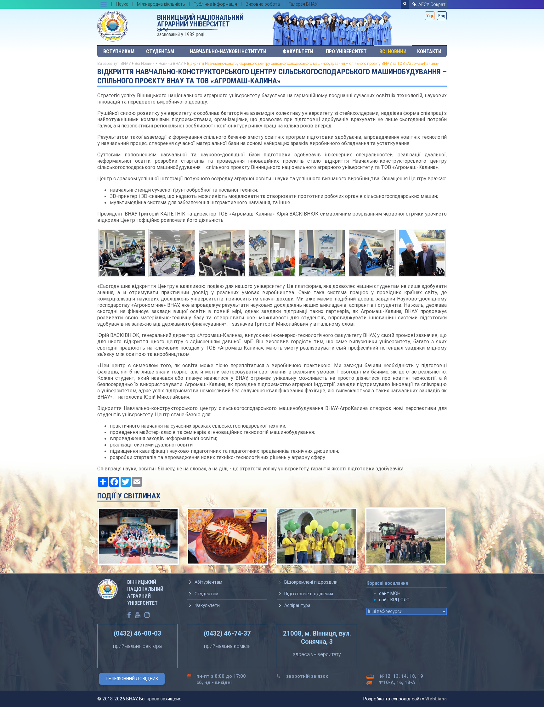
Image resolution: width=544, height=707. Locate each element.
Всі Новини (392, 51)
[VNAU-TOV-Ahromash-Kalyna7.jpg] (422, 252)
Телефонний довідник (131, 679)
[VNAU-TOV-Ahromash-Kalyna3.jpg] (172, 252)
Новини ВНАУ (170, 63)
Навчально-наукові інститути (228, 51)
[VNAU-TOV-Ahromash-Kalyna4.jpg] (272, 252)
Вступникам (118, 51)
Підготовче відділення (308, 594)
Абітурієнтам (208, 582)
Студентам (160, 51)
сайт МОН (389, 593)
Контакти (429, 51)
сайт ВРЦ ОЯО (394, 600)
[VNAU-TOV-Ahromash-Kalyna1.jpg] (122, 252)
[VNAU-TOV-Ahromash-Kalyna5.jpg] (322, 252)
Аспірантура (297, 605)
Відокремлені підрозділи (310, 582)
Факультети (298, 51)
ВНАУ (126, 63)
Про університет (346, 51)
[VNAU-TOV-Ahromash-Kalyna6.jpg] (372, 252)
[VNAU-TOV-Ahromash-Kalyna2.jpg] (222, 252)
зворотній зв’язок (307, 676)
